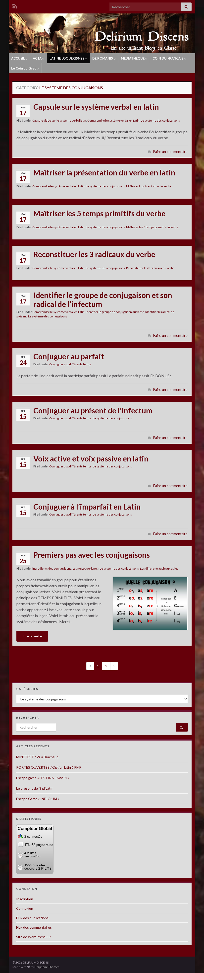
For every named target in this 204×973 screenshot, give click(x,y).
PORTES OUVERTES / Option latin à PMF (48, 767)
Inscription (24, 899)
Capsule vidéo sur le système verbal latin (59, 120)
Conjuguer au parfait (68, 356)
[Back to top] (193, 962)
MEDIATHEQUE (133, 58)
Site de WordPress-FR (33, 937)
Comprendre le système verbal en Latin (113, 120)
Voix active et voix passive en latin (91, 458)
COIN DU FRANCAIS (168, 58)
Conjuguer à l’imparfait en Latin (87, 506)
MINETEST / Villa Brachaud (37, 757)
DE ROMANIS (103, 58)
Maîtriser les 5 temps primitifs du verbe (99, 213)
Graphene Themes (46, 967)
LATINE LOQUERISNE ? (67, 58)
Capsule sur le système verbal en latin (96, 106)
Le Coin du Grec (24, 68)
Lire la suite (32, 636)
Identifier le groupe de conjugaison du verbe (115, 312)
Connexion (24, 908)
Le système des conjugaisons (160, 120)
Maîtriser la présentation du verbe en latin (104, 172)
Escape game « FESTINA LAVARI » (42, 778)
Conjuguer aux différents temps (70, 364)
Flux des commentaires (34, 927)
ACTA (37, 58)
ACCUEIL (18, 58)
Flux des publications (32, 918)
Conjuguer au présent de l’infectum (93, 410)
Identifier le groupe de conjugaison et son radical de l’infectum (102, 299)
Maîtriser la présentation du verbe (148, 186)
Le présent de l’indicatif (34, 788)
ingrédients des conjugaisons (51, 568)
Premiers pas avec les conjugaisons (91, 554)
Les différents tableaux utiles (159, 568)
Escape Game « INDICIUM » (37, 799)
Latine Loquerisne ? (86, 568)
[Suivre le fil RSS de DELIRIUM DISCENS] (14, 5)
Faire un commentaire (170, 152)
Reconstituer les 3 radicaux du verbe (94, 254)
